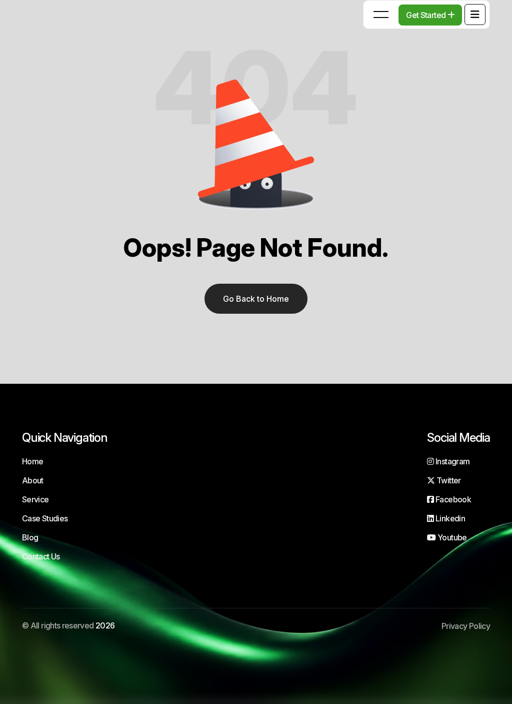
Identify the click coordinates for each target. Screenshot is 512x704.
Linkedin (449, 518)
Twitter (447, 480)
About (33, 480)
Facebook (452, 499)
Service (35, 499)
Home (32, 461)
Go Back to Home (256, 299)
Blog (30, 537)
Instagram (452, 461)
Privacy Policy (466, 626)
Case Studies (45, 518)
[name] (475, 14)
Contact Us (41, 556)
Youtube (451, 537)
